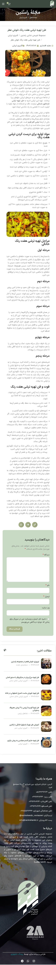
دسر (15, 728)
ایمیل (46, 596)
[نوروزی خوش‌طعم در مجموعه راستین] (46, 663)
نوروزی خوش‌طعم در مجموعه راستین (25, 661)
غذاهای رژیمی (22, 713)
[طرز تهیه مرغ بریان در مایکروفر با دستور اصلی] (46, 679)
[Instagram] (33, 961)
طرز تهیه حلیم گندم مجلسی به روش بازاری (23, 740)
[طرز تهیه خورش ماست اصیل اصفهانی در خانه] (46, 694)
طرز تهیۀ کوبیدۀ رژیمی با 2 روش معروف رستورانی (24, 709)
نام (47, 585)
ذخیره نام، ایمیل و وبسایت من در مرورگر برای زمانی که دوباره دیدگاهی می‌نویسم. (29, 621)
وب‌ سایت (45, 607)
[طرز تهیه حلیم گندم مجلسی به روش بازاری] (46, 742)
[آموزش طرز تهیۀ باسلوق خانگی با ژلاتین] (46, 726)
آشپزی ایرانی (23, 18)
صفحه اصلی (33, 18)
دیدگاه (46, 554)
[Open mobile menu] (3, 4)
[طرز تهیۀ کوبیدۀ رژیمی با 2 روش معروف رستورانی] (46, 710)
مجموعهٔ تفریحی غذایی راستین (33, 35)
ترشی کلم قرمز (33, 122)
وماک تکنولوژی (17, 954)
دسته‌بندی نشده (22, 665)
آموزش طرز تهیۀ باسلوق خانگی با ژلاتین (24, 724)
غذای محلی (13, 681)
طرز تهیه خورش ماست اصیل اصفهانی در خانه (22, 693)
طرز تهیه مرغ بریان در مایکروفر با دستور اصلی (22, 677)
